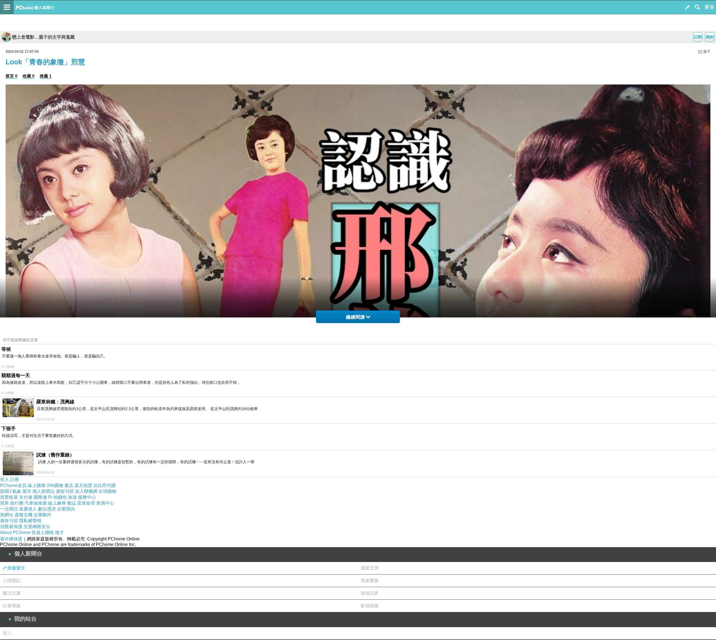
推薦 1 (45, 76)
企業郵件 (42, 514)
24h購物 (55, 485)
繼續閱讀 (355, 317)
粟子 (706, 52)
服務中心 (87, 497)
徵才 (59, 532)
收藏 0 (28, 76)
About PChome (15, 532)
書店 (68, 485)
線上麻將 (57, 503)
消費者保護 (11, 526)
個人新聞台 (43, 491)
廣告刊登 (65, 491)
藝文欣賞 (12, 593)
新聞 (4, 491)
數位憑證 (47, 509)
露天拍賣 (83, 485)
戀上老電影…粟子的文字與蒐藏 (43, 37)
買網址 (6, 514)
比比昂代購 (104, 485)
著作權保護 (11, 539)
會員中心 (105, 503)
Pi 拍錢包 (57, 497)
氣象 (16, 491)
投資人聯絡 (43, 532)
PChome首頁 (13, 485)
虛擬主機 (23, 514)
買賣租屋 (9, 497)
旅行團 (16, 503)
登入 (4, 479)
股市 (26, 491)
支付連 (25, 497)
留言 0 (11, 76)
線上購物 (37, 485)
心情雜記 (12, 580)
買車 (4, 503)
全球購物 (107, 491)
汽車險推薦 (36, 503)
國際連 (40, 497)
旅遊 (72, 497)
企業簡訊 (66, 509)
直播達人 (28, 509)
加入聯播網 (86, 491)
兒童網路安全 (36, 526)
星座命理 (86, 503)
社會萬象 (12, 605)
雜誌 (71, 503)
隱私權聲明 (30, 520)
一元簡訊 (9, 509)
